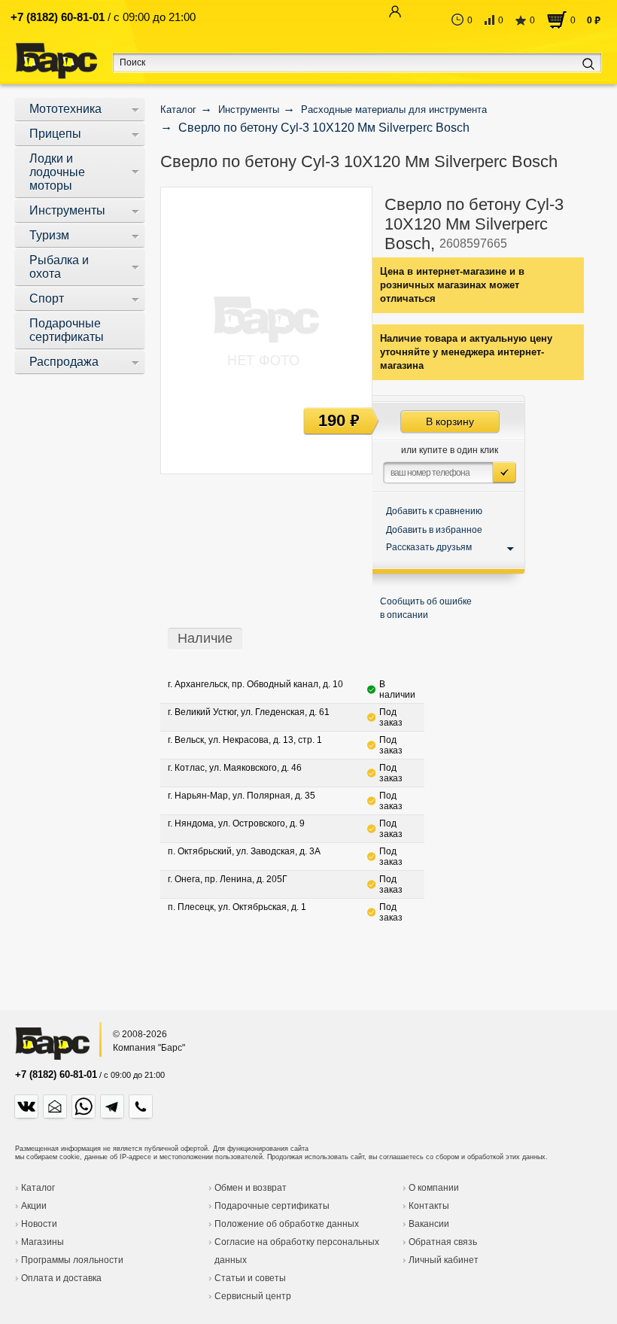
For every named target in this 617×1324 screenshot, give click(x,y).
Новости (39, 1224)
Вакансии (429, 1224)
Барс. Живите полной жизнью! (56, 61)
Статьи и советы (250, 1278)
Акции (34, 1206)
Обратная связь (443, 1242)
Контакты (429, 1206)
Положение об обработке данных (286, 1224)
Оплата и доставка (61, 1278)
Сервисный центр (252, 1296)
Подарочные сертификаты (272, 1206)
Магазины (42, 1242)
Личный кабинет (444, 1260)
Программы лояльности (72, 1260)
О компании (434, 1187)
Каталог (38, 1187)
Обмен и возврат (250, 1187)
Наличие (205, 638)
